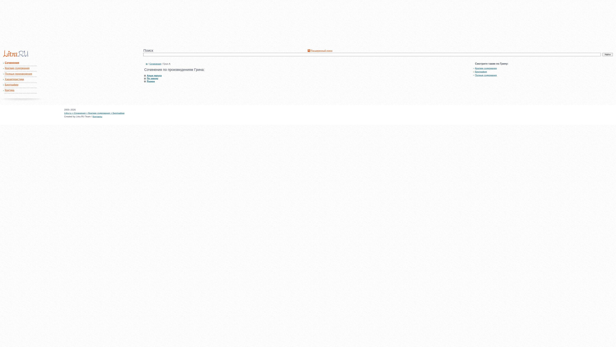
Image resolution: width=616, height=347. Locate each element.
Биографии (11, 84)
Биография (481, 71)
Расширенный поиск (321, 50)
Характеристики (14, 79)
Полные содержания (486, 75)
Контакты (97, 116)
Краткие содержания (17, 68)
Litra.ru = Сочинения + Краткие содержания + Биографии (94, 113)
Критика (9, 90)
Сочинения (12, 62)
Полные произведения (18, 73)
